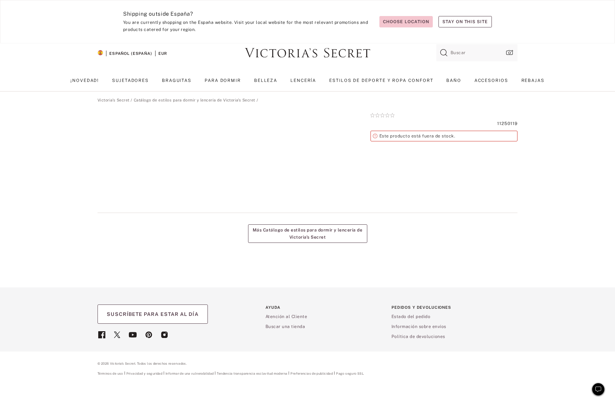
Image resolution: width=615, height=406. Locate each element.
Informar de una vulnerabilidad (189, 373)
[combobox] (476, 52)
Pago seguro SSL (350, 373)
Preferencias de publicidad (311, 373)
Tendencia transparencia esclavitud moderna (252, 373)
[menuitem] (84, 83)
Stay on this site (465, 21)
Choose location (406, 21)
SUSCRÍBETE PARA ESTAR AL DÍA (152, 314)
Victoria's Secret (113, 100)
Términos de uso (110, 373)
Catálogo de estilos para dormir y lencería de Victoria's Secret (194, 100)
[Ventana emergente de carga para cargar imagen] (509, 52)
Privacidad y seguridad (144, 373)
